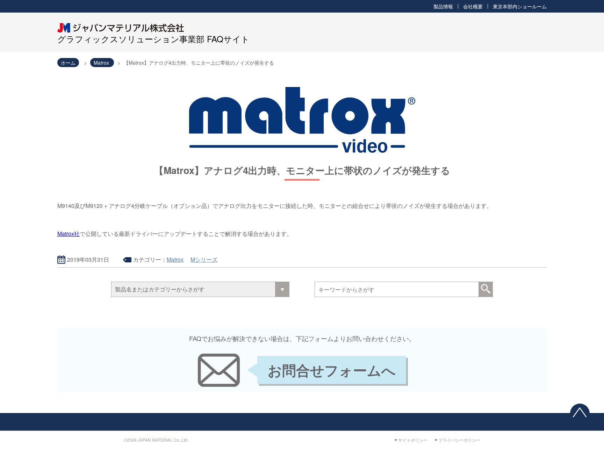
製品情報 (443, 6)
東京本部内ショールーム (520, 6)
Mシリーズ (203, 259)
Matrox (175, 259)
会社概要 (473, 6)
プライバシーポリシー (459, 440)
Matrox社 (68, 234)
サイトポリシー (412, 440)
